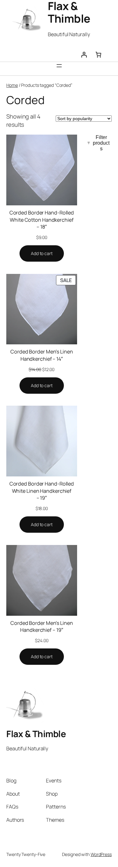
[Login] (84, 54)
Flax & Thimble (36, 734)
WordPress (101, 854)
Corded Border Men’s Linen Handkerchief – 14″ (41, 355)
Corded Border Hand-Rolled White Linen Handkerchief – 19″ (41, 490)
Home (12, 85)
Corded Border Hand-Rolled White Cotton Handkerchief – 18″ (41, 219)
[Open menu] (59, 65)
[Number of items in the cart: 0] (98, 54)
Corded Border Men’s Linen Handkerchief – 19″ (41, 627)
